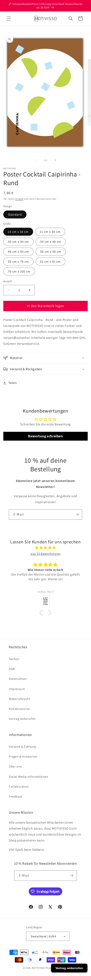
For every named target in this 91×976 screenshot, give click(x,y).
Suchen (14, 659)
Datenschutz (18, 679)
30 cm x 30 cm (18, 242)
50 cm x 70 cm (18, 261)
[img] (45, 548)
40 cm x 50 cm (18, 252)
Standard (15, 214)
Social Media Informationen (28, 777)
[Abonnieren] (77, 514)
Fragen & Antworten (23, 756)
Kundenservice (19, 709)
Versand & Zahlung (22, 747)
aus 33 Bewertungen (45, 553)
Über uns (15, 766)
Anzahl (7, 281)
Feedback (16, 796)
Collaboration (19, 786)
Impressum (17, 689)
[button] (9, 18)
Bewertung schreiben (45, 436)
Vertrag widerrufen (22, 719)
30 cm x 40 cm (50, 242)
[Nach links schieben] (36, 160)
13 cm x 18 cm (18, 232)
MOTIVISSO (38, 967)
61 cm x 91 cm (50, 261)
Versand (19, 198)
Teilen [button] (12, 383)
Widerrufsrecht (19, 699)
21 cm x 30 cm (50, 232)
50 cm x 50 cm (50, 252)
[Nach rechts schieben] (55, 160)
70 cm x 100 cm (19, 271)
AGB (12, 669)
